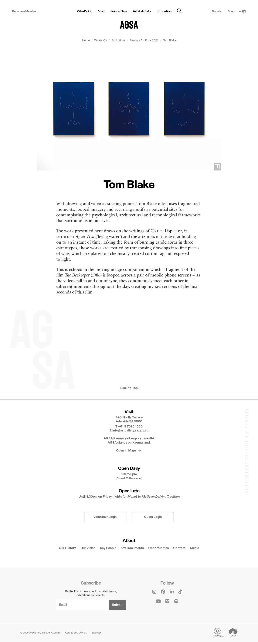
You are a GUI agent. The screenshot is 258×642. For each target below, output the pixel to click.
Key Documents (132, 548)
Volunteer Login (105, 517)
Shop (231, 11)
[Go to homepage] (129, 25)
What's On (101, 40)
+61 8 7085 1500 (130, 426)
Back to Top (129, 388)
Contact (179, 548)
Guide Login (153, 517)
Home (86, 40)
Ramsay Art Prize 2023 (144, 40)
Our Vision (88, 548)
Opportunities (158, 548)
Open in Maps (126, 450)
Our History (67, 548)
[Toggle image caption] (217, 166)
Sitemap (96, 632)
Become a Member (24, 11)
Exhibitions (118, 40)
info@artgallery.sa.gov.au (130, 430)
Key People (108, 548)
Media (194, 548)
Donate (216, 11)
